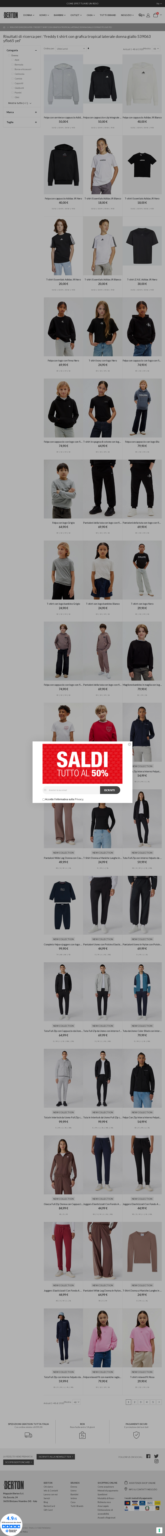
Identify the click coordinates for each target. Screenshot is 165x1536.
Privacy (79, 799)
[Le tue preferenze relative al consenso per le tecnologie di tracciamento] (159, 1530)
